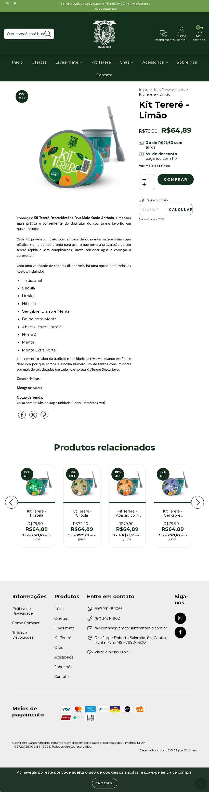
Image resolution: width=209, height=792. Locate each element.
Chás (125, 62)
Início (17, 62)
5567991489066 (108, 608)
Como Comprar (26, 623)
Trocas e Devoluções (22, 635)
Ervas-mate (67, 62)
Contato (104, 75)
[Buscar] (48, 34)
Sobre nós (187, 62)
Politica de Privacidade (22, 611)
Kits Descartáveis (169, 90)
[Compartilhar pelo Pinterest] (44, 417)
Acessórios (153, 62)
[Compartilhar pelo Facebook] (22, 417)
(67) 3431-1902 (107, 618)
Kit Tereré (101, 62)
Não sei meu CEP (151, 219)
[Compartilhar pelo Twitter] (33, 417)
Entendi (104, 783)
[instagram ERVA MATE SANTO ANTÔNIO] (7, 3)
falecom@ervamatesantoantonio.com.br (131, 628)
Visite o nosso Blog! (112, 652)
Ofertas (39, 62)
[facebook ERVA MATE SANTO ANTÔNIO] (14, 3)
